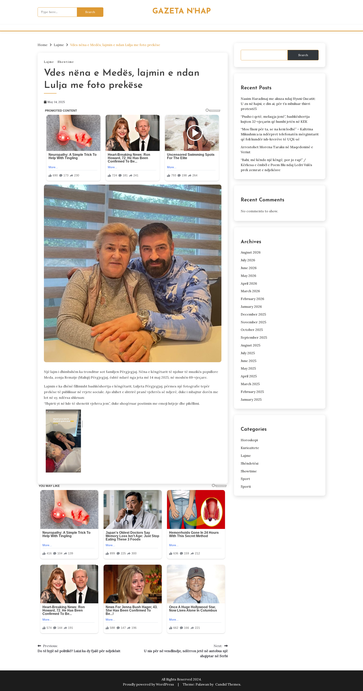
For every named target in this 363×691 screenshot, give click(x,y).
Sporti (246, 486)
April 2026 (249, 283)
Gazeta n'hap (181, 11)
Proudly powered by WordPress (149, 684)
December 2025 (253, 314)
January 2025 (251, 399)
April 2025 (249, 376)
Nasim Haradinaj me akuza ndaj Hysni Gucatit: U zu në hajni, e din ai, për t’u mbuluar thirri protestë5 (278, 103)
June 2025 (248, 361)
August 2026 (250, 252)
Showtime (66, 62)
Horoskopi (249, 440)
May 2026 (248, 275)
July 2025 (248, 353)
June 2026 (248, 268)
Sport (245, 479)
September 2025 (254, 337)
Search (303, 55)
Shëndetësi (249, 463)
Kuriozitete (250, 448)
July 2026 (248, 260)
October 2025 (252, 330)
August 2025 (250, 345)
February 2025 (252, 392)
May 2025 (248, 368)
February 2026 (252, 299)
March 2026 (250, 291)
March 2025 (250, 384)
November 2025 (253, 322)
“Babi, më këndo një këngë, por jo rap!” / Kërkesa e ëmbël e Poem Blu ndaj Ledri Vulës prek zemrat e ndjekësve (276, 165)
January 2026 (251, 306)
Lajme (49, 62)
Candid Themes (227, 684)
